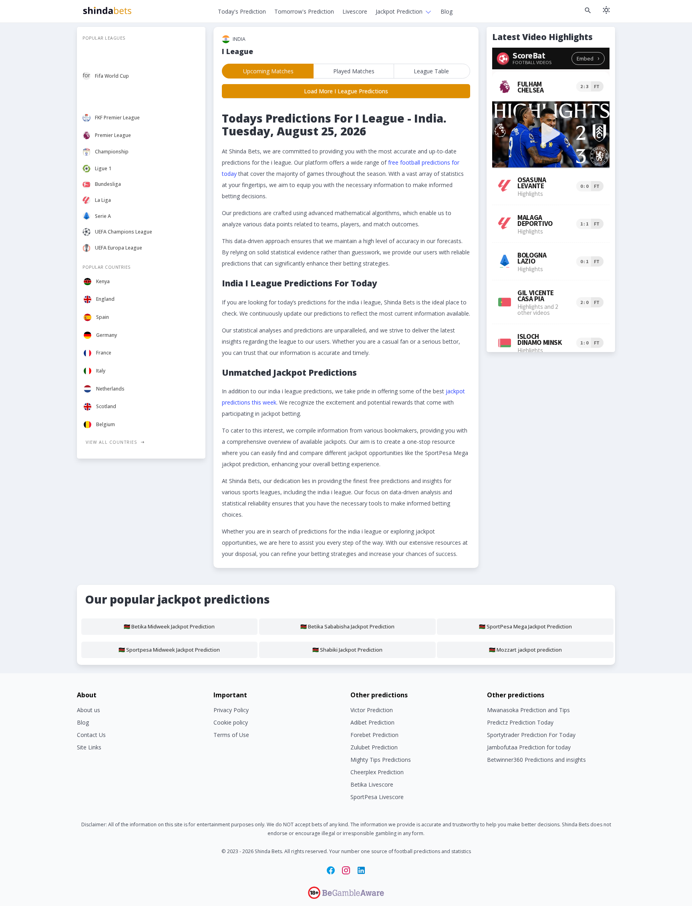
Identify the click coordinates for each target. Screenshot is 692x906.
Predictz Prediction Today (520, 722)
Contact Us (91, 735)
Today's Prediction (242, 11)
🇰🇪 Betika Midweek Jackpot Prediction (169, 626)
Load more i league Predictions (346, 91)
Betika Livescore (371, 784)
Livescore (354, 11)
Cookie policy (230, 722)
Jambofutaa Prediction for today (529, 747)
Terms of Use (231, 735)
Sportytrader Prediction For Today (531, 735)
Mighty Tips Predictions (380, 759)
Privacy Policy (231, 710)
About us (88, 710)
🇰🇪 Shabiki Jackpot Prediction (347, 649)
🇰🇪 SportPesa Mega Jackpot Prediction (525, 626)
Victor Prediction (371, 710)
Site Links (89, 747)
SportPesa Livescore (377, 797)
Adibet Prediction (372, 722)
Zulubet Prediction (374, 747)
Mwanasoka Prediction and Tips (528, 710)
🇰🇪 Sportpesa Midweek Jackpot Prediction (169, 649)
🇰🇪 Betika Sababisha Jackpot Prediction (347, 626)
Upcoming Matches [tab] (268, 71)
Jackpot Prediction (399, 11)
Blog (447, 11)
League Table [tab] (431, 71)
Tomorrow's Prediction (304, 11)
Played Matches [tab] (353, 71)
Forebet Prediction (374, 735)
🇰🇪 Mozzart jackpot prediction (525, 649)
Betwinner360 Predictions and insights (536, 759)
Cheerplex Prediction (377, 772)
